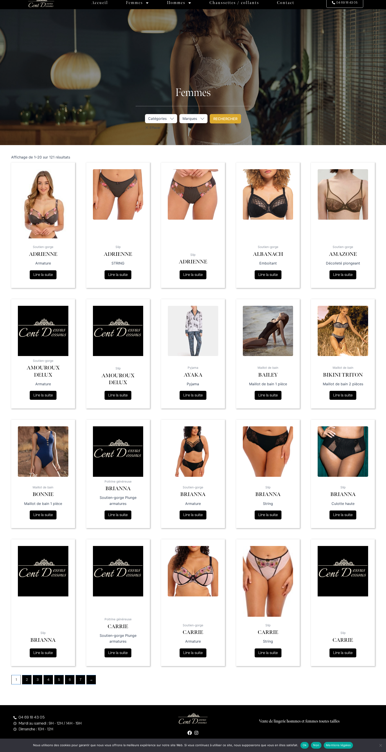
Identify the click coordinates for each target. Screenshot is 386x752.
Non (316, 745)
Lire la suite (43, 274)
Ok (305, 745)
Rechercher (225, 119)
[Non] (380, 745)
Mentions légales (338, 745)
